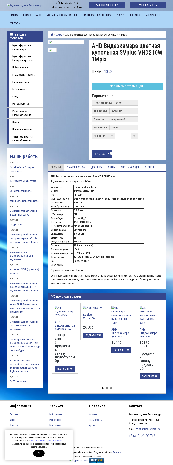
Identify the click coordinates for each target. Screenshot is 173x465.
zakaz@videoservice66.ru (66, 7)
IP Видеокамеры (20, 67)
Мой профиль (56, 414)
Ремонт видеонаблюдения (96, 15)
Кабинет (56, 406)
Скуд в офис (16, 224)
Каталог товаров (32, 15)
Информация (20, 406)
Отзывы (149, 167)
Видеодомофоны (20, 82)
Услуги (120, 15)
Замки (15, 122)
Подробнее (63, 369)
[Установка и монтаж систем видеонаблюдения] (52, 34)
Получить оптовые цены (127, 86)
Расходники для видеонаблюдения (21, 113)
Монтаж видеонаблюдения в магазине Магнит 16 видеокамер (24, 325)
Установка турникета (21, 191)
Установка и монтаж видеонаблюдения (22, 138)
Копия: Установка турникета (24, 201)
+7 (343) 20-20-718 (66, 2)
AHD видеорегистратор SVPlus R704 (67, 325)
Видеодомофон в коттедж (23, 181)
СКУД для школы (18, 381)
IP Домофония (19, 89)
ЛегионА (117, 452)
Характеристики (76, 167)
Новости (14, 425)
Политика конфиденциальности (86, 447)
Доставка (134, 15)
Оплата (111, 167)
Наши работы (152, 15)
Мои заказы (55, 419)
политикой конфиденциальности (46, 441)
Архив (59, 34)
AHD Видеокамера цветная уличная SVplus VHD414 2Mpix (149, 336)
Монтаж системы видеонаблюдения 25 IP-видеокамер (22, 256)
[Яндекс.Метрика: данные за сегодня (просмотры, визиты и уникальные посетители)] (79, 460)
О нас (12, 419)
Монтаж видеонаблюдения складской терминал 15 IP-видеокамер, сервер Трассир (24, 238)
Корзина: (147, 5)
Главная (14, 15)
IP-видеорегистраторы (23, 74)
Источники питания (22, 129)
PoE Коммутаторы (21, 104)
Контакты (15, 23)
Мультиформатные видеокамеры (21, 47)
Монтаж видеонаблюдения (62, 15)
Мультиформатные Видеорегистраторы (22, 58)
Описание (56, 167)
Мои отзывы (55, 425)
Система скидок (130, 167)
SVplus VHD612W (89, 316)
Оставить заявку (108, 5)
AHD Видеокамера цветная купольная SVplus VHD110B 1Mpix (121, 338)
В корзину (102, 153)
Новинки (93, 414)
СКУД (15, 96)
